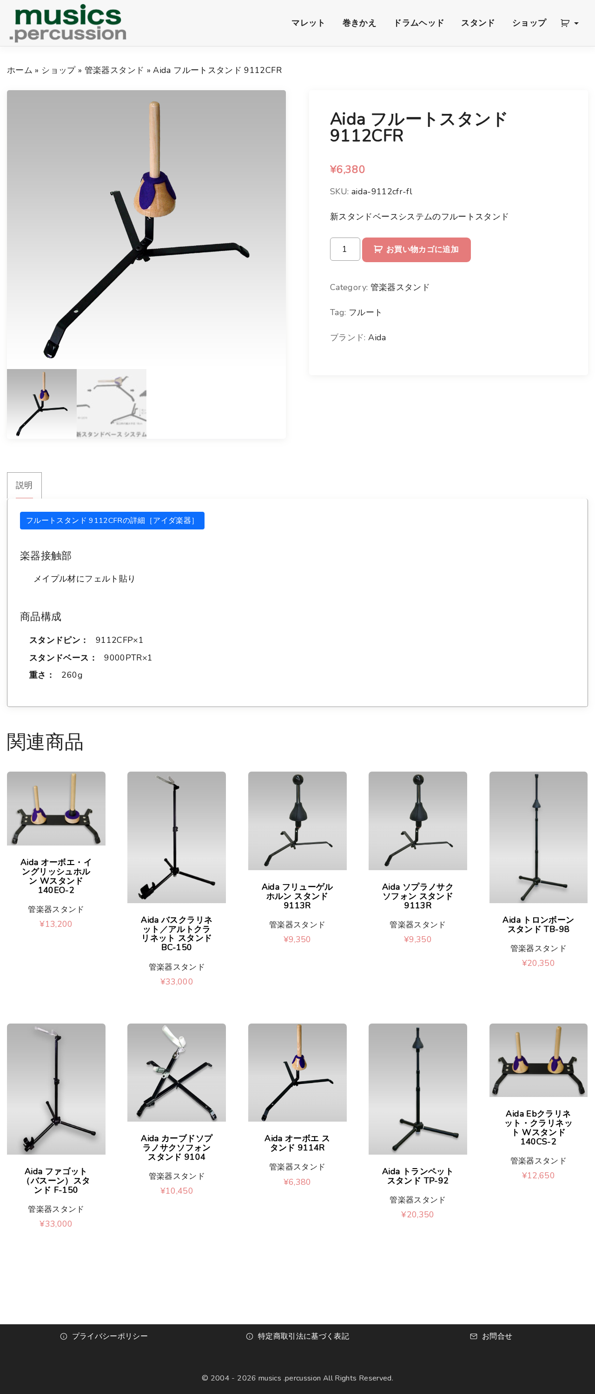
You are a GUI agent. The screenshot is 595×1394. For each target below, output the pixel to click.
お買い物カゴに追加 (422, 249)
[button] (571, 23)
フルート (366, 312)
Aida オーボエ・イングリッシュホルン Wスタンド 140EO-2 (56, 876)
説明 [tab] (24, 485)
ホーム (20, 70)
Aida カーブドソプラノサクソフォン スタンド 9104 (176, 1148)
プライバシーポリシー (110, 1336)
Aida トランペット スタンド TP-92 (418, 1176)
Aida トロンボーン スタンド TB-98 (538, 925)
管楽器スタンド (115, 70)
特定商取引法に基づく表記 (303, 1336)
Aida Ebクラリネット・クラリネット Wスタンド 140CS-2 (538, 1128)
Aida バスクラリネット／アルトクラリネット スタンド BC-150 (176, 934)
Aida (377, 337)
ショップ (58, 70)
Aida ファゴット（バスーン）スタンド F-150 (56, 1181)
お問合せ (497, 1336)
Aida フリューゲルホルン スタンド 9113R (297, 896)
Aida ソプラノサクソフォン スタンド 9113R (418, 896)
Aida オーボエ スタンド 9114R (297, 1143)
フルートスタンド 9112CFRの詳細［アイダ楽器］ (112, 520)
